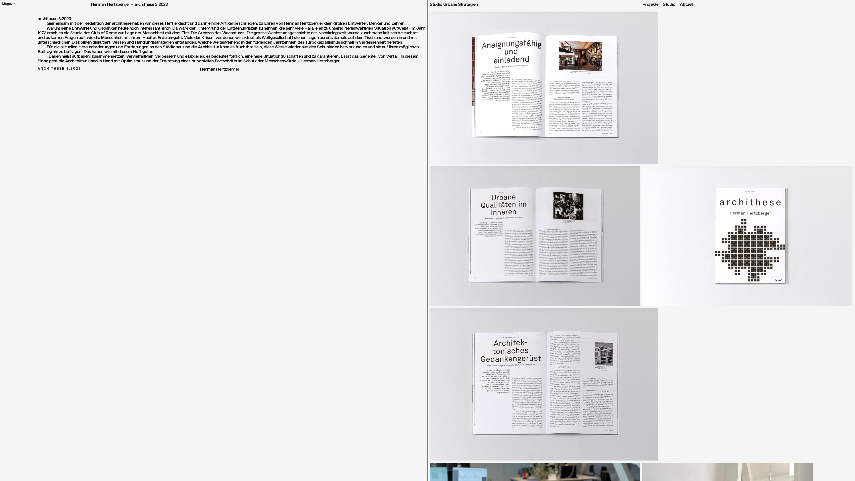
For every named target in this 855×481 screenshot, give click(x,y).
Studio (669, 4)
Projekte (650, 4)
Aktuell (686, 4)
